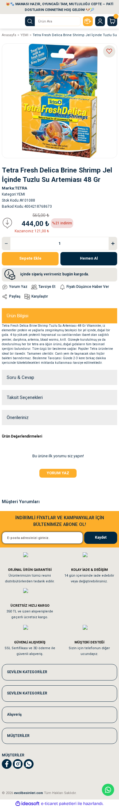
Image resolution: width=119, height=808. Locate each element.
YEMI (21, 194)
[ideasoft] (27, 803)
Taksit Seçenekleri (25, 397)
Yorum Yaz (58, 473)
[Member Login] (100, 21)
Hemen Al (89, 258)
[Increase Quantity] (113, 243)
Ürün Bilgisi (17, 316)
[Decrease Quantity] (6, 243)
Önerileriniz (18, 417)
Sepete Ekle (30, 258)
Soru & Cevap (20, 377)
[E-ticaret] (59, 803)
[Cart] (112, 21)
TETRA (21, 188)
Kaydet (100, 537)
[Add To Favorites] (109, 51)
